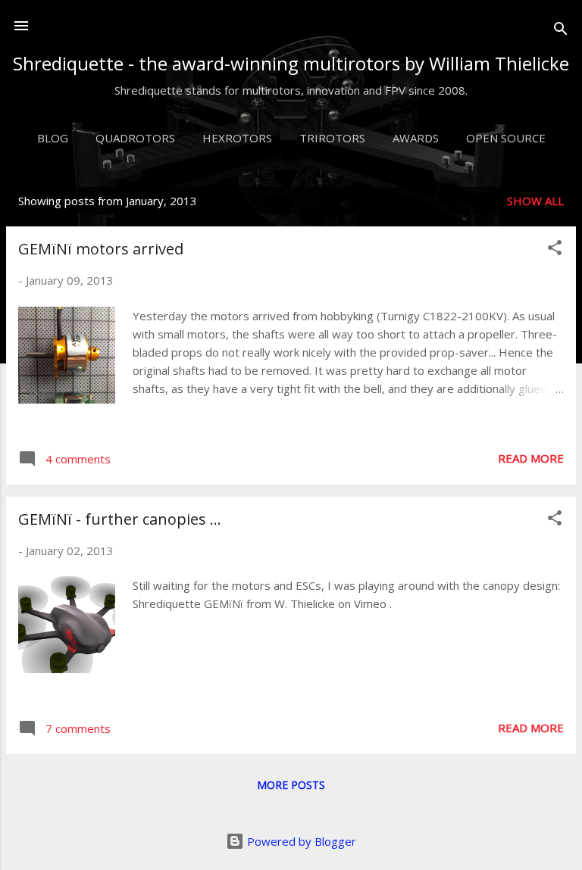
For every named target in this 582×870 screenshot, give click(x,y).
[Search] (561, 31)
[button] (555, 250)
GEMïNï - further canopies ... (119, 519)
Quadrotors (135, 137)
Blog (52, 137)
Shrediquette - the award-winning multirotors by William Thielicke (291, 63)
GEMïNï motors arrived (100, 249)
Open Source (506, 137)
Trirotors (332, 137)
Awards (416, 137)
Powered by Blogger (300, 841)
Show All (535, 200)
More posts (291, 785)
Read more (531, 458)
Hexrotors (237, 137)
